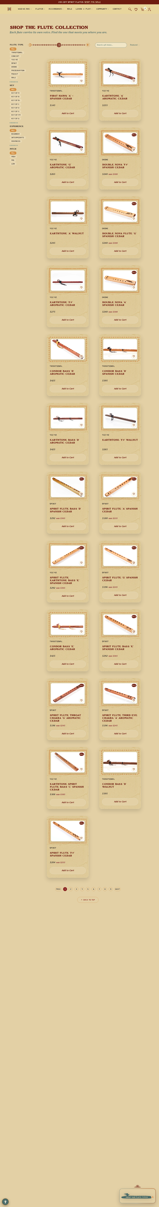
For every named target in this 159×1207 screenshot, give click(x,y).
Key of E (15, 111)
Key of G (15, 118)
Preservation (17, 70)
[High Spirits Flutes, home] (9, 9)
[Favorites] (136, 9)
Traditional (16, 52)
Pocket (14, 74)
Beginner (15, 133)
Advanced (15, 141)
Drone (14, 66)
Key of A (15, 93)
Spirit (14, 63)
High (13, 156)
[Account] (149, 9)
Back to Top (89, 899)
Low (13, 163)
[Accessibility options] (5, 1201)
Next (117, 889)
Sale (13, 77)
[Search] (130, 9)
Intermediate (17, 137)
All (13, 48)
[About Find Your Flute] (137, 1196)
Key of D (15, 107)
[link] (68, 640)
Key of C (15, 104)
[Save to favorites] (81, 631)
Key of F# (15, 114)
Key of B (15, 96)
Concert (15, 56)
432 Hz (14, 59)
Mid (12, 160)
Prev (58, 889)
